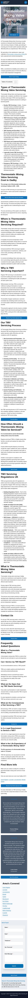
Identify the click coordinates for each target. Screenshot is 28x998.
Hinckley (5, 906)
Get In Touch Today (14, 76)
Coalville (5, 912)
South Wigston (4, 779)
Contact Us (14, 724)
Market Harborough (7, 903)
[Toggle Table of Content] (14, 82)
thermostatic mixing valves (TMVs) (16, 54)
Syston (2, 781)
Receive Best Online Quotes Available (14, 197)
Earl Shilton (6, 901)
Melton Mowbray (7, 910)
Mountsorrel (6, 899)
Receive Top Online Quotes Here (14, 317)
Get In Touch (14, 469)
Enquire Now (14, 638)
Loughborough (6, 908)
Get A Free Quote (14, 877)
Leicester (11, 779)
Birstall (23, 779)
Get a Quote (13, 34)
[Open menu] (25, 2)
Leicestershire (17, 779)
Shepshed (5, 915)
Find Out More (14, 419)
